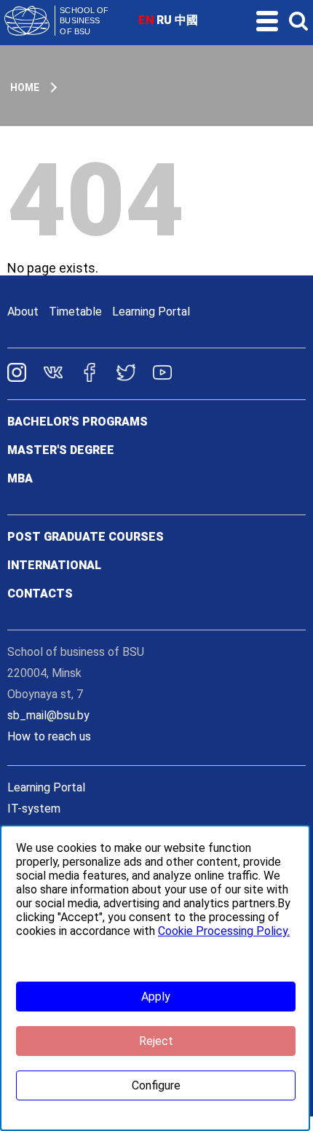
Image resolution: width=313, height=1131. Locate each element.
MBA (20, 478)
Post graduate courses (85, 537)
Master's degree (60, 450)
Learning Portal (151, 311)
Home (24, 87)
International (54, 565)
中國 (186, 20)
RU (164, 20)
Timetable (75, 311)
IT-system (33, 808)
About (23, 311)
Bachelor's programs (77, 421)
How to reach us (49, 736)
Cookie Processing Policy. (224, 931)
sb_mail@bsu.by (48, 715)
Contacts (40, 593)
